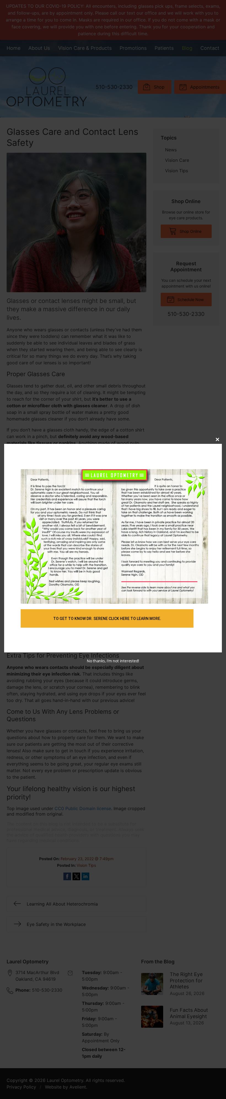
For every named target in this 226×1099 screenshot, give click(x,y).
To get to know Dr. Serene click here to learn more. (107, 618)
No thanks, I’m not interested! (113, 660)
